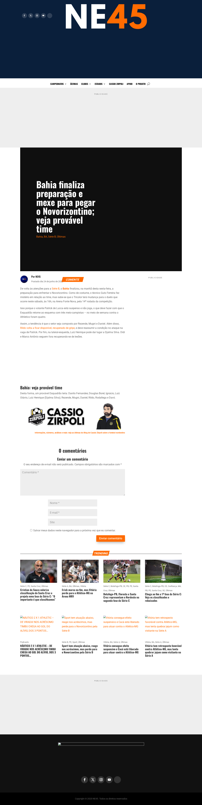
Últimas (74, 84)
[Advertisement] (101, 56)
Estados (98, 84)
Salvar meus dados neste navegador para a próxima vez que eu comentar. (74, 530)
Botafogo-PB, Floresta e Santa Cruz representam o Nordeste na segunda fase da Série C (121, 597)
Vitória (83, 586)
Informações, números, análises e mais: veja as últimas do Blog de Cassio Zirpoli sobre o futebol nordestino (80, 433)
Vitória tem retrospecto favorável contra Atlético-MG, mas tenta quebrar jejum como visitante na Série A (163, 650)
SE (163, 590)
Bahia (39, 236)
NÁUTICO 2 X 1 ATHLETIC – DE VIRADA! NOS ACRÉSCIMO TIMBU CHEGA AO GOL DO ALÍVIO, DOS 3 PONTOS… (38, 650)
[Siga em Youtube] (43, 15)
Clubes (84, 84)
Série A (65, 586)
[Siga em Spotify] (49, 15)
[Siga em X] (30, 15)
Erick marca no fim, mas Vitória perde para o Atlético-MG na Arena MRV (79, 593)
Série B (52, 236)
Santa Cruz (35, 586)
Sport (74, 642)
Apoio (129, 84)
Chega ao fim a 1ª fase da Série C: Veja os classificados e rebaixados (163, 597)
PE (28, 586)
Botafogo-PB (116, 586)
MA (179, 586)
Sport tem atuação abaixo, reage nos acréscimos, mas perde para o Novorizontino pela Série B (80, 649)
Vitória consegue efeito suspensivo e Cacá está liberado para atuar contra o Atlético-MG (121, 649)
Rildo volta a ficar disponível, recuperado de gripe (47, 327)
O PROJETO (141, 84)
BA (45, 236)
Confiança (172, 586)
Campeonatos (57, 84)
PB (127, 586)
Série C (23, 586)
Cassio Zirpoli (116, 84)
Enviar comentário (110, 538)
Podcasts (24, 642)
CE (124, 586)
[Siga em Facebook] (24, 15)
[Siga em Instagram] (37, 15)
